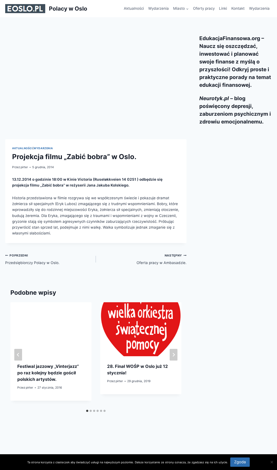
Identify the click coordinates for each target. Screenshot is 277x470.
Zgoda (240, 462)
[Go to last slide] (18, 355)
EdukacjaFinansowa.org (229, 38)
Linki (223, 8)
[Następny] (173, 355)
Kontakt (238, 8)
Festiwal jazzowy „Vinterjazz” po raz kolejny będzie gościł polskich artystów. (48, 373)
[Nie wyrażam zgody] (271, 462)
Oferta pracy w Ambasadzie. (162, 259)
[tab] (87, 411)
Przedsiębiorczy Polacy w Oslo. (32, 259)
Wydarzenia (158, 8)
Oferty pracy (204, 8)
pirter (24, 167)
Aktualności (134, 8)
